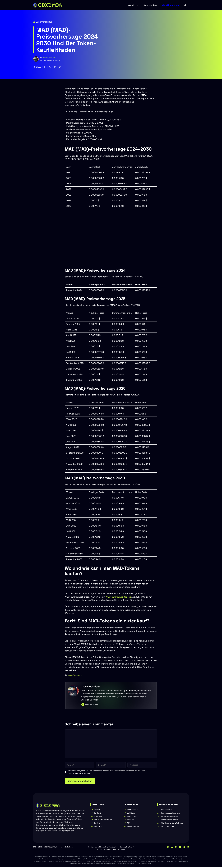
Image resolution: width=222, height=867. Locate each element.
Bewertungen (133, 826)
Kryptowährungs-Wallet (118, 596)
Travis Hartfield (49, 57)
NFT (128, 823)
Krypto (131, 5)
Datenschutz (166, 809)
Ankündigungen (167, 826)
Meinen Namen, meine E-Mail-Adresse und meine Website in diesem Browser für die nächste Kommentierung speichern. (107, 771)
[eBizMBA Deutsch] (47, 5)
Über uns (97, 809)
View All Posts (91, 704)
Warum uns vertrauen (103, 819)
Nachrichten (150, 5)
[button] (185, 5)
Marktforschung (170, 5)
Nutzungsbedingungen (170, 813)
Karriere (97, 823)
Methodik (98, 826)
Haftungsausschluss (169, 816)
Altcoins (130, 819)
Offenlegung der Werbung (171, 823)
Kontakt (97, 813)
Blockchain (132, 816)
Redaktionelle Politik (169, 819)
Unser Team (99, 816)
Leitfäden (131, 813)
